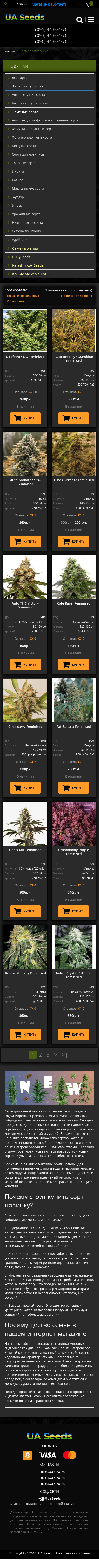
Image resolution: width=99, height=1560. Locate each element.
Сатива (17, 180)
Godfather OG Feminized (25, 356)
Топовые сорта (24, 163)
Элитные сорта (25, 111)
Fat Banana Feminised (74, 726)
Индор (17, 205)
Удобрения (20, 239)
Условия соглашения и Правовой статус (42, 1503)
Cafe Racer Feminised (73, 603)
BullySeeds (21, 256)
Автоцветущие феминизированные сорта (45, 120)
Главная (9, 51)
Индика (18, 171)
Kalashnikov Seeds (27, 265)
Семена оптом (25, 248)
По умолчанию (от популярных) (68, 290)
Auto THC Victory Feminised (25, 605)
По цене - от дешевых (23, 296)
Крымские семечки (29, 273)
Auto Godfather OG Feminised (25, 482)
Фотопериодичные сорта (32, 137)
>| (65, 1054)
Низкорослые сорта (27, 222)
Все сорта (19, 77)
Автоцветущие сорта (28, 94)
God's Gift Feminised (25, 850)
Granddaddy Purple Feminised (73, 852)
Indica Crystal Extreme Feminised (73, 975)
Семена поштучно (26, 231)
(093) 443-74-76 (51, 35)
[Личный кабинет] (6, 4)
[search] (79, 19)
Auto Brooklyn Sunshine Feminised (74, 358)
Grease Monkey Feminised (25, 973)
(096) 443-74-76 (51, 41)
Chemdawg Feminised (25, 726)
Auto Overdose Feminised (74, 480)
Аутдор (18, 197)
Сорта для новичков (28, 154)
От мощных (15, 301)
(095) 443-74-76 (51, 29)
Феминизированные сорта (33, 129)
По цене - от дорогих (76, 296)
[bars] (91, 19)
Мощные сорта (24, 146)
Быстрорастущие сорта (30, 103)
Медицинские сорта (28, 188)
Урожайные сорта (26, 214)
